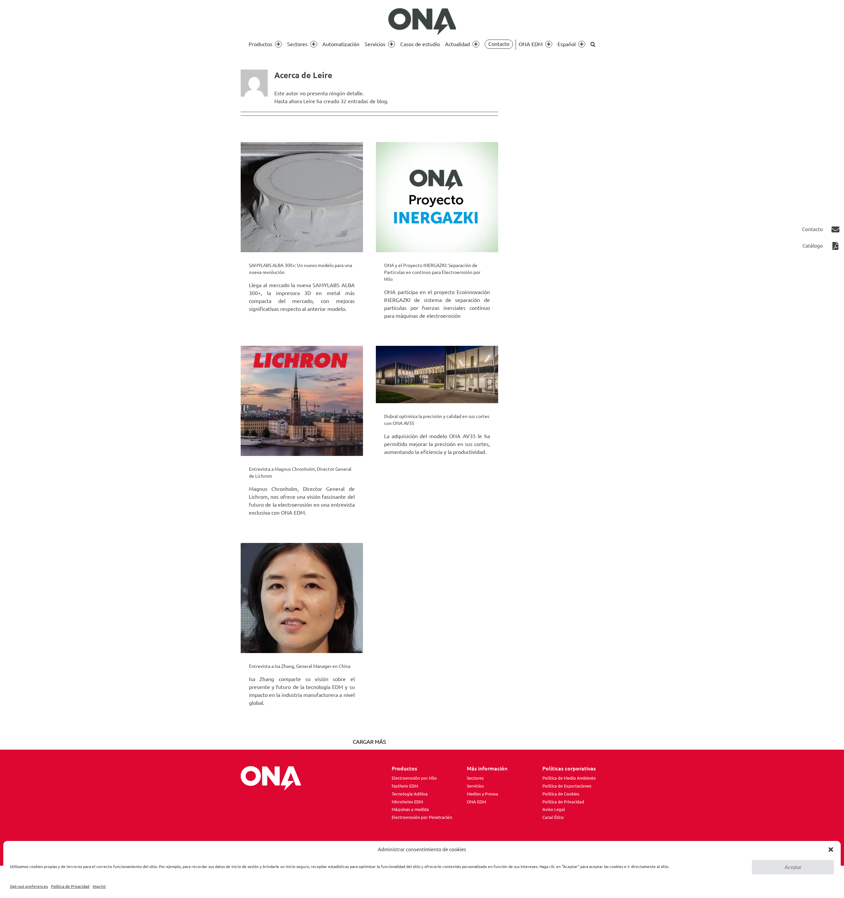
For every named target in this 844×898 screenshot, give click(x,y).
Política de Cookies (560, 794)
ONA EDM (476, 801)
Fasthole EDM (405, 786)
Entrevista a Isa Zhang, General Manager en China (299, 666)
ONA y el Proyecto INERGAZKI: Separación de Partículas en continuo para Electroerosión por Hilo (432, 272)
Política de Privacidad (70, 886)
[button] (831, 849)
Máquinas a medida (410, 809)
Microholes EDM (407, 801)
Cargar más (369, 742)
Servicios (475, 786)
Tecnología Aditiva (410, 794)
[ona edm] (422, 21)
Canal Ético (553, 817)
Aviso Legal (553, 809)
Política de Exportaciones (566, 786)
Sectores (475, 778)
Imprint (99, 886)
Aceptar (793, 867)
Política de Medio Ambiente (569, 778)
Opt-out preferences (29, 886)
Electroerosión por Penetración (422, 817)
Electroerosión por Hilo (414, 778)
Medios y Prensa (482, 794)
